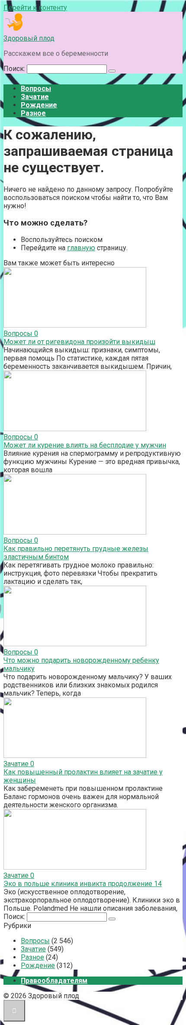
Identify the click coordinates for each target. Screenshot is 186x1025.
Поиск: (15, 68)
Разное (33, 113)
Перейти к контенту (35, 7)
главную (81, 248)
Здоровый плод (29, 38)
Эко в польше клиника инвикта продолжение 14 (82, 884)
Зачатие (35, 97)
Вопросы (36, 88)
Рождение (39, 105)
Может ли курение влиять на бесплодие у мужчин (84, 445)
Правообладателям (54, 981)
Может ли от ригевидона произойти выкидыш (79, 342)
